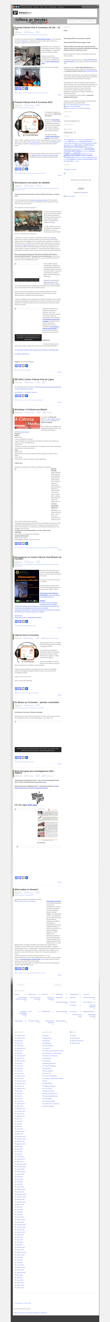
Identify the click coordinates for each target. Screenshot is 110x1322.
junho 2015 (20, 1043)
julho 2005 (20, 1275)
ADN (53, 222)
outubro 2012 (20, 1086)
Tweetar (59, 95)
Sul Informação (54, 142)
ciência (23, 547)
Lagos (34, 142)
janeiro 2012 (20, 1106)
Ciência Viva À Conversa (27, 635)
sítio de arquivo (34, 143)
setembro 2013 (21, 1061)
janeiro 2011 (20, 1134)
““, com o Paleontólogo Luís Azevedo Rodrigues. (50, 594)
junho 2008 (20, 1209)
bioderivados (82, 139)
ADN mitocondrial (48, 282)
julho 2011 (19, 1118)
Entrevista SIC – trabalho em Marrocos (81, 21)
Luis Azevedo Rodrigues (29, 32)
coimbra (16, 625)
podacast (46, 92)
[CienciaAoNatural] (31, 23)
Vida (46, 7)
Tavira (38, 142)
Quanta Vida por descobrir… (49, 1021)
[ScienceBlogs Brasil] (23, 14)
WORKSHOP (55, 547)
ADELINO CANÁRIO (19, 173)
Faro (30, 142)
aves (78, 139)
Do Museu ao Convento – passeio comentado (37, 702)
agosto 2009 (20, 1174)
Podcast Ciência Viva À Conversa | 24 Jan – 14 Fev (37, 28)
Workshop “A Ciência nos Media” (31, 409)
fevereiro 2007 (21, 1247)
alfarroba (24, 41)
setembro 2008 (21, 1202)
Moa (58, 284)
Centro (49, 419)
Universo (36, 7)
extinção (84, 151)
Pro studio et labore (32, 34)
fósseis (87, 151)
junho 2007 (20, 1239)
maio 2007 (20, 1242)
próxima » (58, 985)
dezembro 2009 (21, 1164)
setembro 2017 (21, 1035)
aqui (40, 782)
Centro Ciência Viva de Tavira (39, 788)
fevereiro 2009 (21, 1189)
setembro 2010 (21, 1144)
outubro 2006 (20, 1255)
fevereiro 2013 (21, 1076)
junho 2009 (20, 1179)
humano (25, 972)
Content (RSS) (27, 1303)
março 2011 (20, 1129)
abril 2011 (19, 1126)
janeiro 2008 (20, 1222)
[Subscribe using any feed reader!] (69, 196)
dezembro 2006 (21, 1252)
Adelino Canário (36, 155)
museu (21, 761)
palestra (30, 625)
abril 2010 (19, 1154)
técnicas (34, 625)
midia (51, 547)
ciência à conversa (33, 92)
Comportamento (21, 895)
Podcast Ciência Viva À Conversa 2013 (33, 102)
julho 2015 (19, 1040)
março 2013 (20, 1073)
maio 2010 (20, 1151)
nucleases (53, 237)
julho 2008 (20, 1207)
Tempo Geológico (40, 707)
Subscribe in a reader (70, 169)
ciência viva (32, 173)
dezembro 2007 (21, 1224)
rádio (44, 173)
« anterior (20, 985)
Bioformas (89, 139)
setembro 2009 (21, 1171)
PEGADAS (95, 157)
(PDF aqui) (32, 805)
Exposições (73, 1002)
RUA (20, 143)
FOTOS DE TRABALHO (23, 34)
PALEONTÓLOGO (77, 157)
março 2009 (20, 1187)
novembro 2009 (21, 1166)
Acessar (74, 1035)
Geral (29, 1011)
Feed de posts (76, 1038)
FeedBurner (84, 192)
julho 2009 (20, 1176)
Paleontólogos (56, 564)
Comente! (38, 32)
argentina (71, 139)
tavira (32, 692)
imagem (67, 153)
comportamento (85, 141)
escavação (74, 149)
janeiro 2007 (20, 1250)
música (90, 153)
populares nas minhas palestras (39, 200)
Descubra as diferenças (23, 188)
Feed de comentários (77, 1040)
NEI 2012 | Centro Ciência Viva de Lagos (34, 379)
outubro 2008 (20, 1199)
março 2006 (20, 1265)
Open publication (19, 392)
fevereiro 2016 (21, 1038)
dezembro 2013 (21, 1055)
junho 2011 (20, 1121)
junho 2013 (20, 1066)
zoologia (77, 161)
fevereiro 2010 (21, 1159)
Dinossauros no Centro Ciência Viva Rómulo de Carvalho (38, 558)
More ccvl (34, 392)
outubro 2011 (20, 1113)
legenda (77, 153)
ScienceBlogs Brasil (26, 7)
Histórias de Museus (55, 188)
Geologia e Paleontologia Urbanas (23, 1013)
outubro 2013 (20, 1058)
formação (37, 547)
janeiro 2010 (20, 1161)
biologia (16, 972)
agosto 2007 (20, 1234)
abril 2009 (19, 1184)
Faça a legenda (87, 1002)
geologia (92, 151)
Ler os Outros (49, 412)
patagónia (90, 157)
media (48, 547)
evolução (89, 148)
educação (67, 149)
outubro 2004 (20, 1285)
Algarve (20, 92)
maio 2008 (20, 1212)
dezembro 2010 (21, 1136)
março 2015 (20, 1045)
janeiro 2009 (20, 1192)
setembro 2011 (21, 1116)
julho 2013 (19, 1063)
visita (33, 761)
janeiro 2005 (20, 1282)
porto (28, 972)
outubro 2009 (20, 1169)
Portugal (70, 159)
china (94, 139)
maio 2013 (20, 1068)
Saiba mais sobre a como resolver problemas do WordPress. (30, 1312)
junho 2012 (20, 1093)
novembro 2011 (21, 1111)
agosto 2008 (20, 1204)
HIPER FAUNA (46, 1011)
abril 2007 (19, 1244)
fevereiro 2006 (21, 1267)
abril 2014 (19, 1053)
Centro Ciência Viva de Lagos (24, 388)
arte (15, 761)
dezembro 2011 (21, 1108)
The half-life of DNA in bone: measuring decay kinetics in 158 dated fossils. (37, 350)
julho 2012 (19, 1091)
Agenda (16, 34)
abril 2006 (19, 1262)
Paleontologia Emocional (19, 189)
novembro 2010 (21, 1139)
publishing (28, 392)
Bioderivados (20, 107)
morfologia (83, 153)
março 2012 (20, 1101)
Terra (41, 7)
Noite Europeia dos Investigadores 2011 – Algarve (35, 772)
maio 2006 (20, 1260)
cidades (65, 141)
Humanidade (52, 7)
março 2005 (20, 1280)
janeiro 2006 (20, 1270)
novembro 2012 (21, 1083)
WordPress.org (76, 1043)
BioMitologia (59, 994)
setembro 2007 (21, 1232)
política (65, 159)
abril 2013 (19, 1071)
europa (83, 149)
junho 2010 (20, 1149)
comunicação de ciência (30, 547)
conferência (20, 972)
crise (79, 143)
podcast (41, 173)
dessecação (26, 245)
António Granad (24, 432)
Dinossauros (30, 188)
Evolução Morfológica (46, 188)
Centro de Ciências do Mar (50, 155)
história (42, 92)
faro (20, 692)
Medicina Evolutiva (88, 1011)
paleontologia (26, 625)
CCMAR (28, 173)
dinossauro (20, 625)
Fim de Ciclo (73, 1005)
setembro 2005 (21, 1272)
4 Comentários (39, 185)
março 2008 (20, 1217)
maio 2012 (19, 1096)
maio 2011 (19, 1124)
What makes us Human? (26, 889)
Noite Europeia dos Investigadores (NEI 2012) (48, 387)
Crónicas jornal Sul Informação (35, 998)
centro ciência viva (25, 92)
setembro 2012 (21, 1088)
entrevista (37, 173)
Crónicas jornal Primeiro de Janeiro (21, 998)
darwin (72, 145)
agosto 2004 (20, 1287)
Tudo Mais (61, 7)
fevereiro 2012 (21, 1103)
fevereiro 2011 (21, 1131)
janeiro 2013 (20, 1078)
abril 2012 (19, 1098)
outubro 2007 (20, 1229)
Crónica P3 (86, 994)
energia (39, 92)
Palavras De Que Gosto (77, 1015)
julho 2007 (20, 1237)
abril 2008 (19, 1214)
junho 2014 (20, 1050)
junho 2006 (20, 1257)
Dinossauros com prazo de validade (32, 182)
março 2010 (20, 1156)
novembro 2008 (21, 1197)
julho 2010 (19, 1146)
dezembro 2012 (21, 1081)
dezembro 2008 (21, 1194)
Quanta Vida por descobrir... (42, 34)
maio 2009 (20, 1181)
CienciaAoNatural (19, 1303)
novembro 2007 (21, 1227)
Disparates (89, 147)
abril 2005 (19, 1277)
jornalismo (42, 547)
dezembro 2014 (21, 1048)
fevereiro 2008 (21, 1219)
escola (79, 149)
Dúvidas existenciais (38, 188)
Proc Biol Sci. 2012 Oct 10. (22, 353)
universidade (36, 692)
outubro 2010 (20, 1141)
